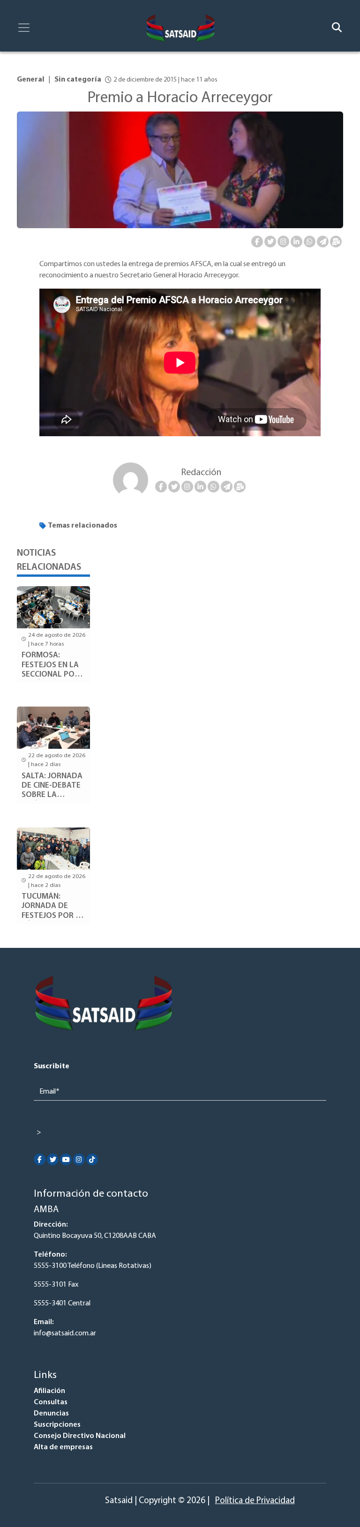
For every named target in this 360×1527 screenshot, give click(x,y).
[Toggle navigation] (24, 28)
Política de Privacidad (255, 1501)
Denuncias (51, 1413)
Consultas (51, 1402)
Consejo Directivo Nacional (80, 1436)
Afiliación (49, 1391)
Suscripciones (57, 1425)
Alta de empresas (63, 1447)
